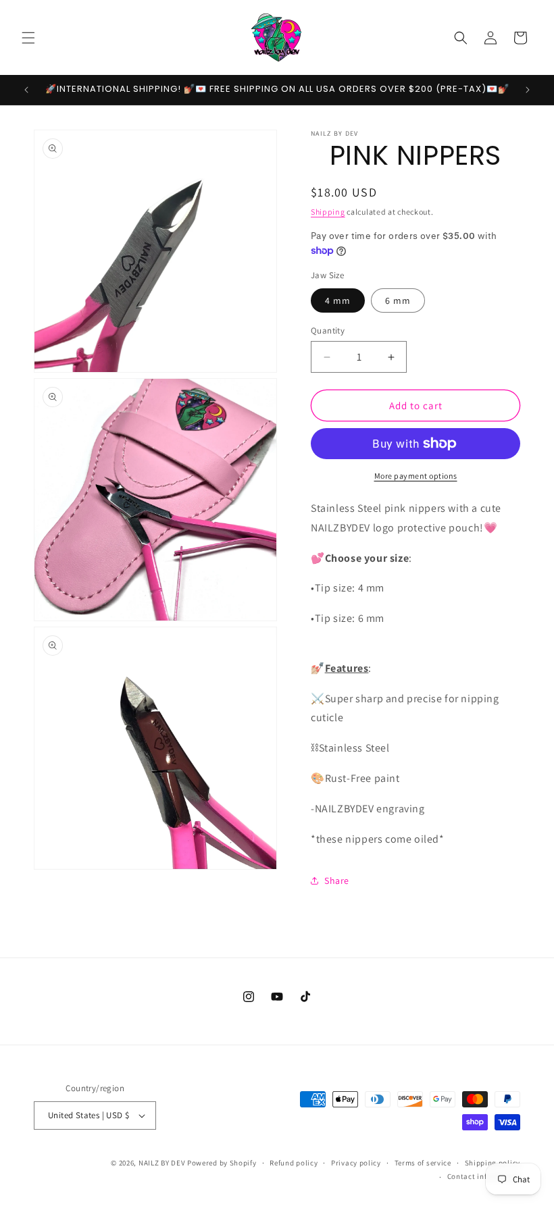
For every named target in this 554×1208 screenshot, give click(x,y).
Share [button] (336, 880)
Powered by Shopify (222, 1162)
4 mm (338, 300)
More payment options (415, 476)
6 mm (398, 300)
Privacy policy (356, 1162)
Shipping (328, 212)
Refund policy (294, 1162)
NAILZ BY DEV (161, 1162)
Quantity (328, 330)
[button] (28, 38)
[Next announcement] (528, 90)
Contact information (483, 1176)
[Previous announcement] (26, 90)
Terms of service (423, 1162)
